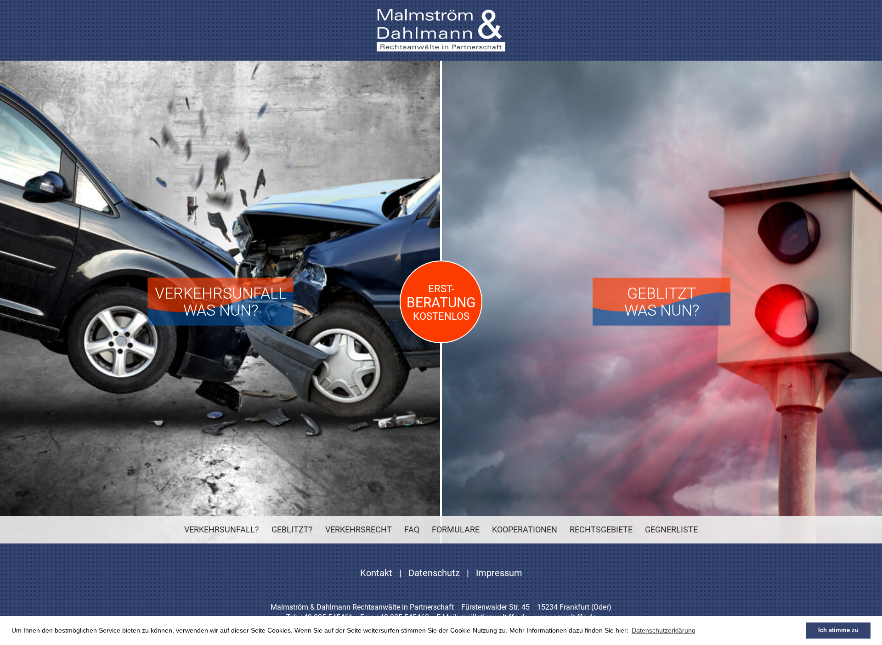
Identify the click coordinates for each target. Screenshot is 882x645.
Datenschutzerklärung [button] (663, 630)
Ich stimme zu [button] (838, 630)
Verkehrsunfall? (221, 529)
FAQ (411, 529)
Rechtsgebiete (601, 529)
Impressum (499, 572)
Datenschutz (434, 572)
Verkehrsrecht (358, 529)
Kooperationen (524, 529)
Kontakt (376, 572)
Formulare (456, 529)
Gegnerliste (671, 529)
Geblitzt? (292, 529)
